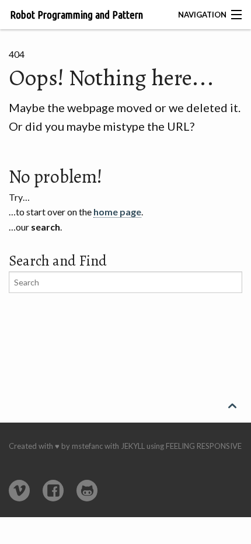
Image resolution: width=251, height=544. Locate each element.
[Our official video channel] (19, 490)
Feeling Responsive (204, 446)
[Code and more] (86, 490)
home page (117, 211)
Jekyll (133, 446)
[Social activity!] (53, 490)
